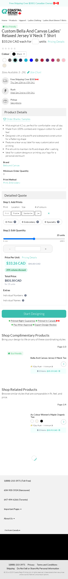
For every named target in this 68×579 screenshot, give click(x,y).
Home (4, 20)
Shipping (11, 568)
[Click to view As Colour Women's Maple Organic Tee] (17, 423)
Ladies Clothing (34, 20)
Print (5, 182)
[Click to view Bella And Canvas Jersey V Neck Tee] (17, 365)
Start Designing (34, 314)
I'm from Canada (12, 530)
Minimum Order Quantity (15, 171)
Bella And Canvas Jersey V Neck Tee (49, 358)
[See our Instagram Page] (21, 554)
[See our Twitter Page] (20, 544)
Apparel (22, 20)
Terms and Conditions (47, 564)
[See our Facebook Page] (21, 539)
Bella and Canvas (11, 165)
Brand (6, 162)
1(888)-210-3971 (17, 564)
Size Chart (35, 72)
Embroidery (14, 182)
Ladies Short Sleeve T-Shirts (54, 20)
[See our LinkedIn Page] (20, 549)
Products (13, 20)
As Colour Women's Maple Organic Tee (48, 415)
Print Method (9, 179)
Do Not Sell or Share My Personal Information (38, 568)
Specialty (51, 222)
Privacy (31, 564)
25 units (61, 235)
